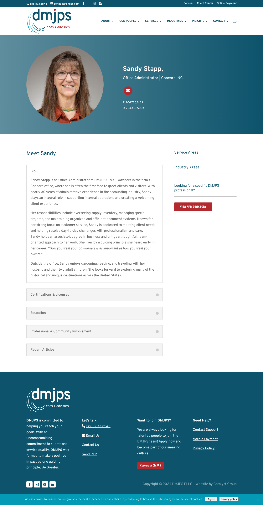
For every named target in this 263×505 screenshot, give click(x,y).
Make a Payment (205, 439)
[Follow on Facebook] (29, 484)
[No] (258, 500)
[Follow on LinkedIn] (52, 484)
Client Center (205, 3)
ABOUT (106, 21)
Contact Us (90, 445)
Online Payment (227, 3)
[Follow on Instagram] (37, 484)
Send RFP (89, 454)
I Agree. (211, 499)
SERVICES (151, 21)
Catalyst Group (225, 484)
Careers (188, 3)
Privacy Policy (204, 448)
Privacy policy (229, 499)
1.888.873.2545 (98, 426)
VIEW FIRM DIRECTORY (193, 206)
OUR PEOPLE (127, 21)
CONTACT (219, 21)
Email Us (92, 436)
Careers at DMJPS (150, 465)
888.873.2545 (38, 4)
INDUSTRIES (175, 21)
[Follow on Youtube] (45, 484)
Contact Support (205, 430)
